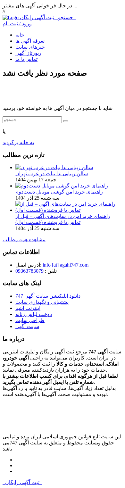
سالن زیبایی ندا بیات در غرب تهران (51, 173)
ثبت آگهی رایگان (48, 17)
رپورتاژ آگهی (28, 53)
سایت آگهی (27, 326)
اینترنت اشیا (27, 308)
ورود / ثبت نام (17, 23)
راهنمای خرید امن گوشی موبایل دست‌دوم (59, 191)
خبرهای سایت (30, 47)
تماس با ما (26, 59)
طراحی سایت (30, 320)
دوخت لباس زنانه (33, 314)
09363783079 (29, 271)
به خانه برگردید (18, 142)
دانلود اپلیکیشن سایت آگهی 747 (47, 296)
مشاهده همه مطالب (24, 239)
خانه (19, 34)
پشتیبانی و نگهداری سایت (42, 302)
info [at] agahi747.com (65, 265)
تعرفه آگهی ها (30, 41)
